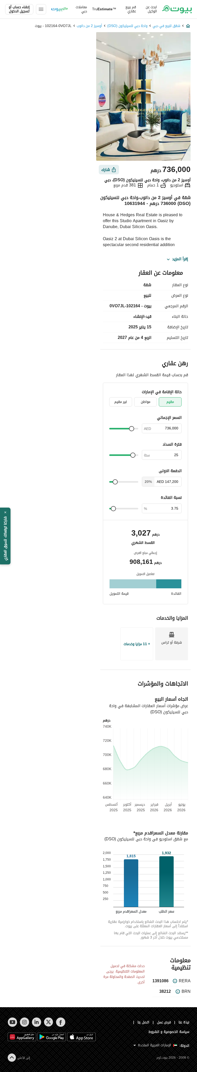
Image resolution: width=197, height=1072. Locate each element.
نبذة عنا (184, 1022)
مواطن (145, 401)
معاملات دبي (81, 9)
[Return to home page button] (177, 9)
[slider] (131, 428)
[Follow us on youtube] (12, 1022)
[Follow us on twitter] (48, 1022)
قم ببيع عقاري (130, 9)
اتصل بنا (143, 1022)
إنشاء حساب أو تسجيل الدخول (19, 9)
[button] (5, 536)
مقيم (170, 401)
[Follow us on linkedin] (36, 1022)
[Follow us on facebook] (60, 1022)
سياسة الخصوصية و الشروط (169, 1031)
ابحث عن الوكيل (151, 9)
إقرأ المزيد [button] (180, 259)
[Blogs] (59, 9)
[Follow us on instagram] (24, 1022)
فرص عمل (164, 1022)
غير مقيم (120, 401)
